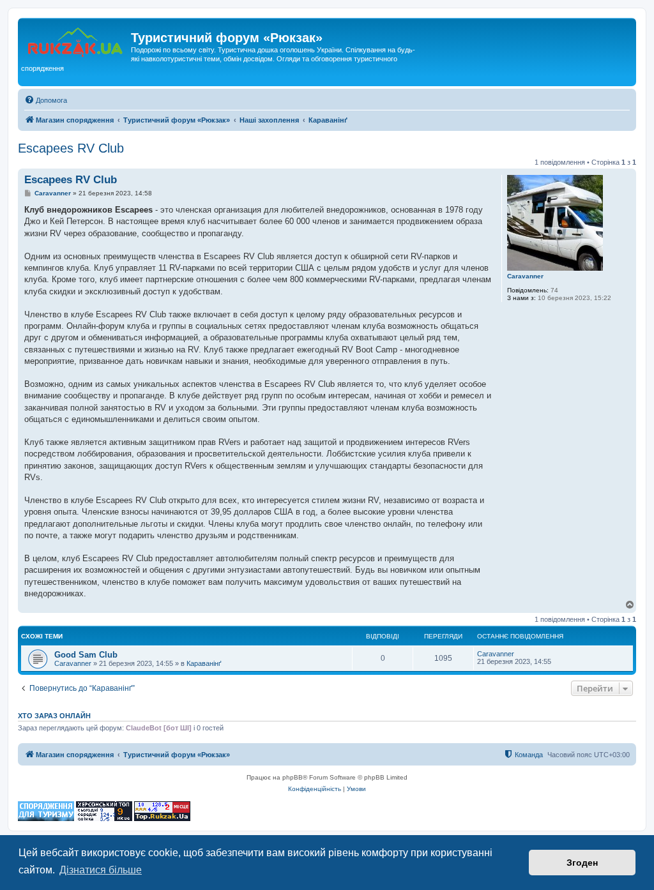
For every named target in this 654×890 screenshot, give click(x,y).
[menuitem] (45, 100)
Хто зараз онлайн (54, 716)
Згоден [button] (582, 862)
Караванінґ (204, 663)
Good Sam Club (86, 655)
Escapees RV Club (71, 148)
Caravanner (525, 276)
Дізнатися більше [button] (100, 869)
